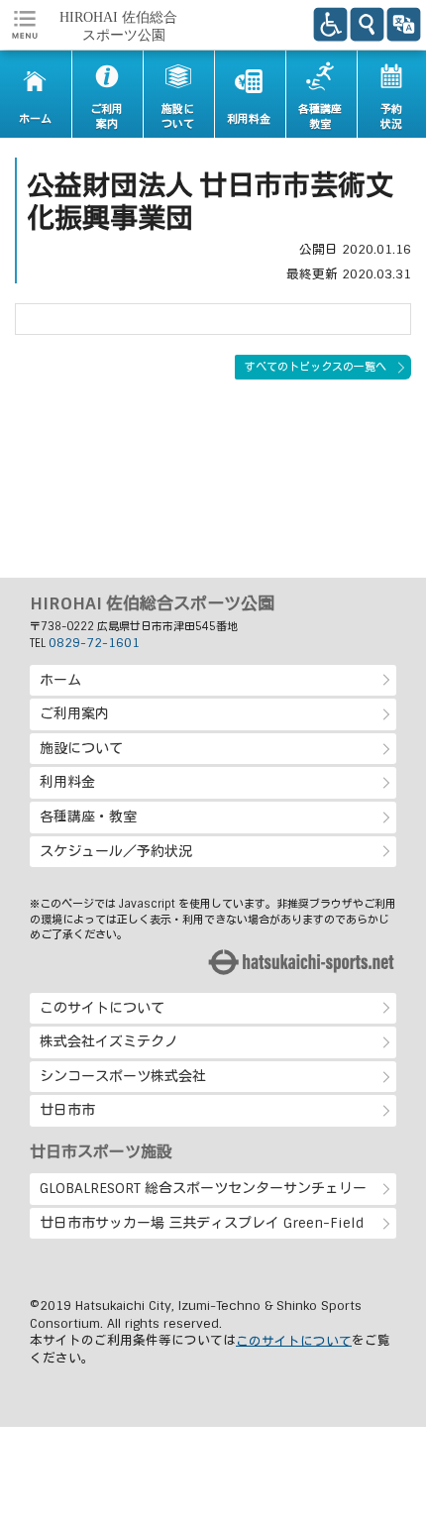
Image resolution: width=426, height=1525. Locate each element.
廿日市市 (67, 1110)
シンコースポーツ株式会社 (123, 1076)
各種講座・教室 (88, 816)
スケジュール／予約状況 (116, 851)
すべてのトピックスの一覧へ (315, 367)
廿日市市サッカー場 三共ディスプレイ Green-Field (202, 1223)
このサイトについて (102, 1008)
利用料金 (67, 782)
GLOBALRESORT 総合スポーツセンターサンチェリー (203, 1188)
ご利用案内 (74, 713)
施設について (81, 748)
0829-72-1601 (94, 643)
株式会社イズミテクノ (109, 1041)
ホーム (60, 680)
